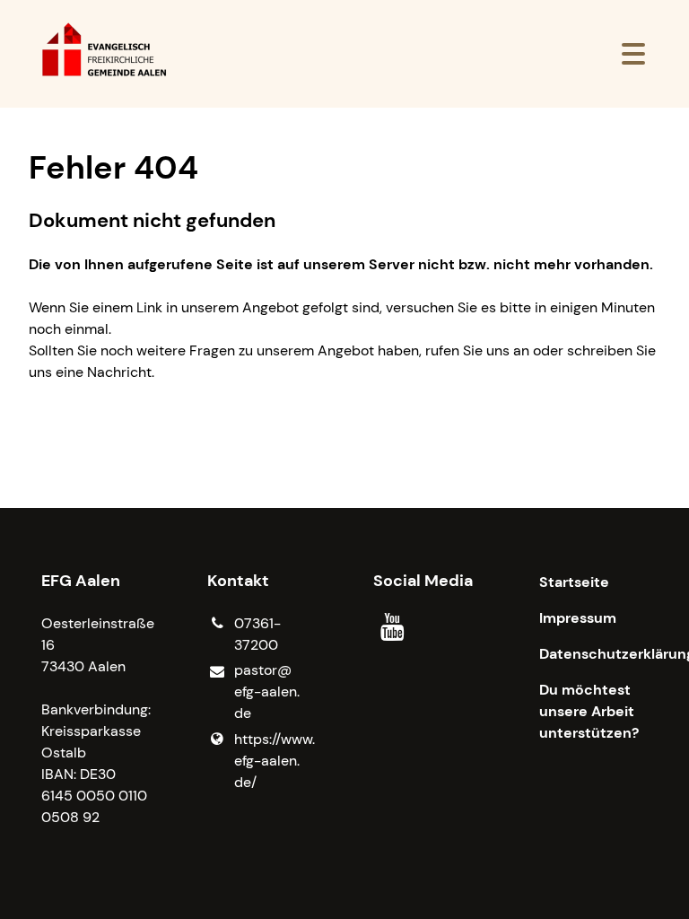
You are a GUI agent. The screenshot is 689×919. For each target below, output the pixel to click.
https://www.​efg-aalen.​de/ (274, 761)
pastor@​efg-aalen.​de (267, 691)
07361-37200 (257, 634)
